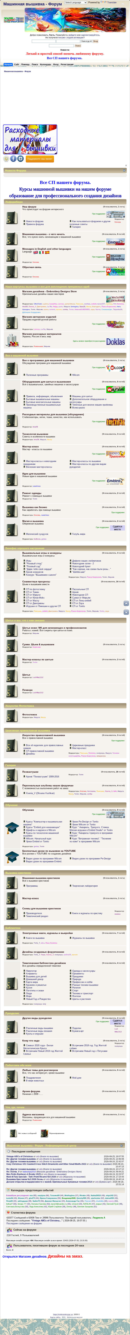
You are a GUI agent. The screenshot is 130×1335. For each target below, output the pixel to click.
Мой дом (76, 1078)
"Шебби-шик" (78, 572)
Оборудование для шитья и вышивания (46, 381)
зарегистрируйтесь (90, 35)
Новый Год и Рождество (38, 999)
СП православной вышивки (40, 751)
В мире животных (35, 1080)
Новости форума (34, 221)
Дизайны (30, 753)
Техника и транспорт (82, 993)
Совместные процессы (36, 581)
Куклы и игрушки (34, 1033)
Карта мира (32, 982)
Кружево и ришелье (36, 985)
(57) (71, 1195)
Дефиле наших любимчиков (86, 561)
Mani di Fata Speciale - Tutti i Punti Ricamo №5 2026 (31, 1177)
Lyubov (45, 304)
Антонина (91, 791)
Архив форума (31, 1091)
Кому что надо (31, 1040)
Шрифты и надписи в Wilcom (41, 830)
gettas (43, 539)
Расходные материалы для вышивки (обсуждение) (53, 414)
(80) (33, 1195)
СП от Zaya (78, 603)
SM (114, 304)
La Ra (49, 306)
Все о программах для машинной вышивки (48, 360)
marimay (109, 304)
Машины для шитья (82, 396)
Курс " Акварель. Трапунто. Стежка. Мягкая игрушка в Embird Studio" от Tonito (91, 828)
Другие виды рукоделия (37, 1018)
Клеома (118, 222)
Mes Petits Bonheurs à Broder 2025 (23, 1174)
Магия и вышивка (33, 521)
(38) (57, 1207)
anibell (93, 304)
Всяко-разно (78, 407)
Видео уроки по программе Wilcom (44, 858)
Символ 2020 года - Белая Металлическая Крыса (38, 1047)
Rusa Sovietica (51, 943)
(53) (40, 1204)
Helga (55, 306)
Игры (28, 561)
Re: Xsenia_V (12, 1172)
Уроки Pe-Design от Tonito (85, 821)
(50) (11, 1204)
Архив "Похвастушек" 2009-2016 (42, 776)
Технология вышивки (35, 434)
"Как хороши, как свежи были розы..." (91, 569)
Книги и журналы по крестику (87, 913)
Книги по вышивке (35, 938)
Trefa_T (37, 943)
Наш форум (29, 206)
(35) (83, 1198)
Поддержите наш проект (39, 159)
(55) (61, 1204)
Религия (76, 987)
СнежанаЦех (107, 309)
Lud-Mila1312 (38, 677)
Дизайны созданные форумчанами (43, 951)
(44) (34, 1198)
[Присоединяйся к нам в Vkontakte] (20, 161)
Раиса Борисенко (109, 306)
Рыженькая (38, 346)
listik (115, 791)
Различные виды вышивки (39, 1028)
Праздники (77, 976)
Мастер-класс (30, 446)
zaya (92, 309)
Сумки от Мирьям (81, 597)
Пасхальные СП (80, 589)
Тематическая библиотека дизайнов (44, 963)
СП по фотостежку (35, 589)
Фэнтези (76, 996)
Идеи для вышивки (34, 473)
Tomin (33, 309)
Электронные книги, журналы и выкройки (47, 933)
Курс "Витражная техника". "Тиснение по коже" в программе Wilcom (90, 840)
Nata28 (82, 306)
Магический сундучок (37, 534)
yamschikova (70, 304)
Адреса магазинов (33, 1114)
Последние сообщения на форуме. (24, 1223)
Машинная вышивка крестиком (41, 878)
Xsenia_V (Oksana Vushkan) (40, 793)
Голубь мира (78, 534)
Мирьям (39, 309)
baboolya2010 (29, 1172)
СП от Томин (32, 592)
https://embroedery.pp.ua (63, 1314)
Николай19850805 (82, 309)
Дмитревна (41, 306)
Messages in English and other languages (46, 248)
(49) (98, 1195)
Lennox (61, 304)
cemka (65, 309)
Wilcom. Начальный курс (38, 838)
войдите (73, 35)
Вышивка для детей (36, 976)
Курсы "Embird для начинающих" (43, 827)
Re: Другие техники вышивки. (21, 1159)
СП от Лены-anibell (81, 600)
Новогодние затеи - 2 (83, 563)
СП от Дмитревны (35, 603)
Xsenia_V (32, 306)
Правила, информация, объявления (44, 396)
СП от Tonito (78, 606)
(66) (43, 1195)
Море (28, 996)
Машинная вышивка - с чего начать (43, 234)
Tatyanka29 (117, 309)
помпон (118, 914)
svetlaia (87, 304)
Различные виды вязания (39, 1031)
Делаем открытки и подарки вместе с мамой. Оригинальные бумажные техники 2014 (49, 1182)
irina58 (25, 306)
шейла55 (67, 955)
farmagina (75, 306)
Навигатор (31, 971)
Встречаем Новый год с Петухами (89, 1051)
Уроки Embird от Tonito (37, 841)
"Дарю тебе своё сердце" (39, 569)
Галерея (76, 227)
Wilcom (76, 375)
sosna (46, 309)
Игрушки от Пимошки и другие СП (43, 606)
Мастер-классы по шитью (37, 659)
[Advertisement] (65, 99)
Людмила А (99, 1217)
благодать (96, 306)
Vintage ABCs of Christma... (46, 1220)
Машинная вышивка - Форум (32, 4)
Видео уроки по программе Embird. (44, 861)
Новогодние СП (80, 595)
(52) (113, 1201)
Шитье (26, 674)
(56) (50, 1198)
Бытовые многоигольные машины (43, 402)
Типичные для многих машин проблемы (92, 404)
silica (43, 943)
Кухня (29, 987)
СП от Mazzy (32, 600)
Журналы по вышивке (83, 938)
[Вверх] (126, 603)
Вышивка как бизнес (34, 507)
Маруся (67, 306)
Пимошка (79, 304)
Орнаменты (78, 973)
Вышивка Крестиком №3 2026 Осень (24, 1179)
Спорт (75, 990)
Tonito (71, 309)
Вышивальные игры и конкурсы (41, 553)
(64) (56, 1195)
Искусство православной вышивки (43, 735)
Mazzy (88, 306)
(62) (97, 1198)
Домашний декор (34, 979)
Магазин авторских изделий (39, 316)
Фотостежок (29, 714)
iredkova (37, 539)
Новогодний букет (81, 566)
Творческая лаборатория (85, 886)
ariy (38, 1156)
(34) (77, 1204)
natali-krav (37, 486)
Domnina (120, 304)
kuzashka (53, 304)
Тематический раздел (37, 916)
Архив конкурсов (34, 572)
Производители (34, 913)
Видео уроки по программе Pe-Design (91, 858)
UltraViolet (38, 304)
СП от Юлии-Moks (35, 597)
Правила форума (35, 224)
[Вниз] (126, 612)
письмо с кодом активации (70, 38)
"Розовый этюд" (34, 563)
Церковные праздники (83, 745)
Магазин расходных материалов (41, 334)
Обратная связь (31, 267)
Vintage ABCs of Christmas (19, 1156)
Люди (29, 993)
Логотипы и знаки (35, 990)
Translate (111, 2)
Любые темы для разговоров (40, 1070)
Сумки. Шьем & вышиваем (38, 644)
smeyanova (101, 756)
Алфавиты (31, 973)
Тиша (43, 955)
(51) (111, 1195)
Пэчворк (27, 690)
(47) (23, 1198)
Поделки (76, 1028)
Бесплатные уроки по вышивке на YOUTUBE (49, 851)
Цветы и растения (81, 999)
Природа (76, 979)
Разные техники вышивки (85, 985)
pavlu (61, 306)
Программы (32, 886)
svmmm (52, 309)
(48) (85, 1195)
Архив (75, 592)
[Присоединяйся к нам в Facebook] (13, 161)
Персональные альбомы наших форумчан (47, 785)
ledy (44, 1004)
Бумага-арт (78, 1031)
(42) (11, 1201)
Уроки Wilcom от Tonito (83, 824)
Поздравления (33, 1078)
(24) (55, 1201)
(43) (11, 1198)
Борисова (37, 647)
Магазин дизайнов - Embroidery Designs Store (49, 291)
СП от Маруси (33, 595)
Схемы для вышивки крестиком (41, 908)
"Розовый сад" (33, 566)
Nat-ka (98, 309)
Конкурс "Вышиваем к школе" (41, 575)
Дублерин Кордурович (31, 312)
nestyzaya (100, 753)
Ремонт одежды (31, 493)
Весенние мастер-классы (39, 467)
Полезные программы (37, 375)
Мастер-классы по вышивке (86, 461)
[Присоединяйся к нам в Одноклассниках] (6, 161)
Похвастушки (30, 771)
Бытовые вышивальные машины (42, 399)
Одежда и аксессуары (83, 971)
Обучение (28, 810)
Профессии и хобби (82, 982)
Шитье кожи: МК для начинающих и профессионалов (54, 627)
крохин (59, 309)
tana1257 (101, 304)
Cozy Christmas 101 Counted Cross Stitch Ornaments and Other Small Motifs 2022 (46, 1164)
